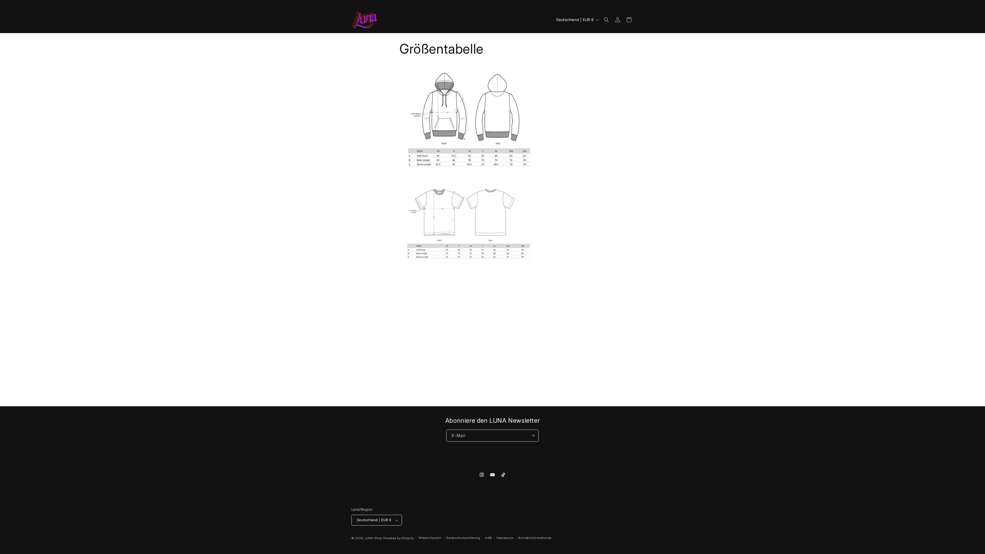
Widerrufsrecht (430, 538)
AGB (488, 538)
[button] (606, 19)
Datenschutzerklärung (463, 538)
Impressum (505, 538)
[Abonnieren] (532, 436)
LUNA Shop (373, 538)
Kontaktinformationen (535, 538)
